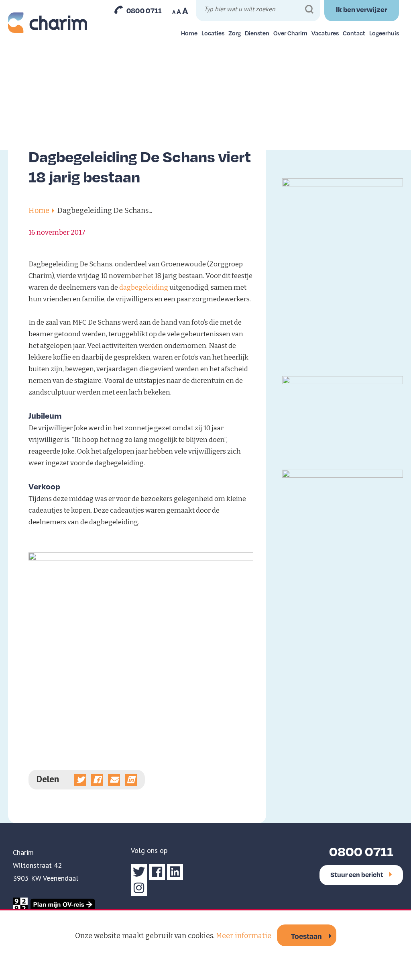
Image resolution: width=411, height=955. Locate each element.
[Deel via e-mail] (114, 780)
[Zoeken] (309, 9)
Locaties (212, 33)
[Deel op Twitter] (80, 780)
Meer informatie (243, 935)
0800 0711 (144, 10)
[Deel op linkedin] (131, 780)
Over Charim (290, 33)
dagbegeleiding (143, 287)
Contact (354, 33)
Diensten (257, 33)
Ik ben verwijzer (361, 9)
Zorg (234, 33)
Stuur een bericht (356, 874)
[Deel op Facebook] (97, 780)
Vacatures (325, 33)
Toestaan (306, 936)
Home (189, 33)
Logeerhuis (384, 33)
